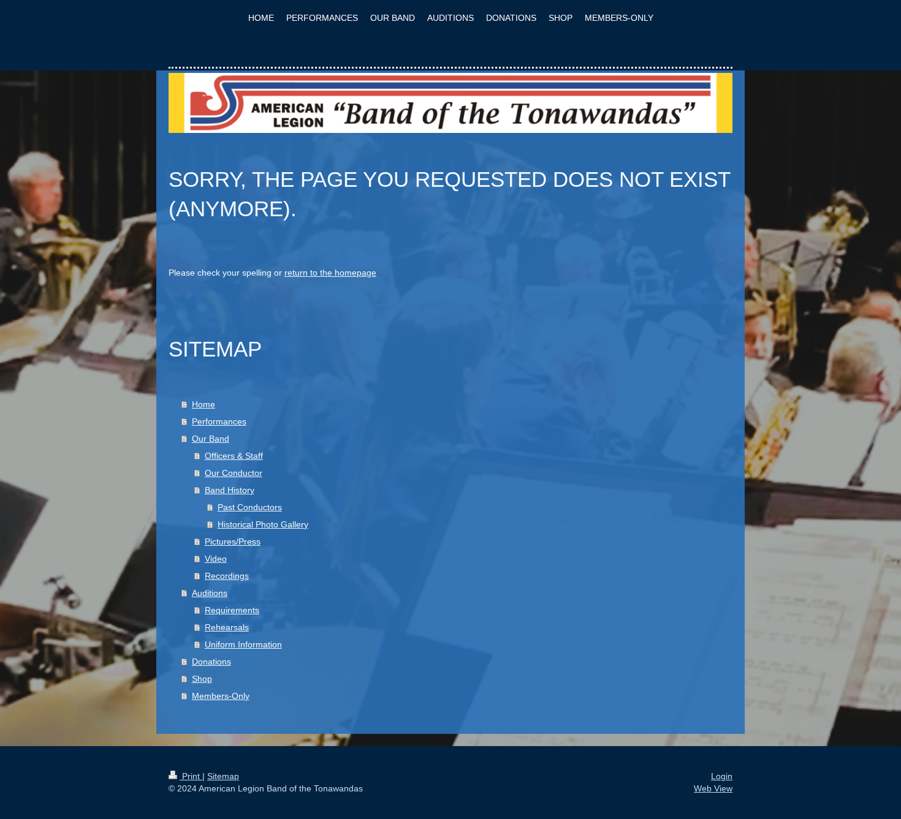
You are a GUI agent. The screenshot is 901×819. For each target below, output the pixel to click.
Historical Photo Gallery (263, 524)
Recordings (227, 576)
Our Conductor (233, 473)
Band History (229, 490)
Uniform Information (243, 644)
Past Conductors (250, 507)
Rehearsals (227, 627)
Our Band (210, 438)
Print (191, 776)
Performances (219, 421)
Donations (211, 661)
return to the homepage (330, 272)
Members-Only (220, 696)
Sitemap (223, 776)
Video (216, 559)
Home (203, 404)
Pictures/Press (232, 541)
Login (721, 776)
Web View (713, 788)
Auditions (209, 593)
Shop (202, 679)
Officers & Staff (234, 456)
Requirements (232, 610)
